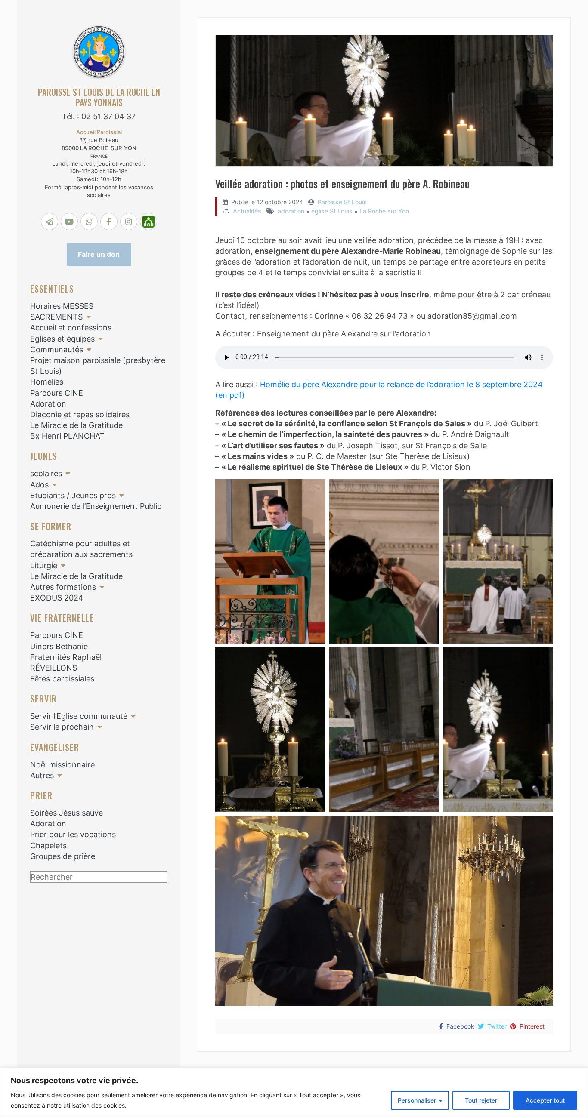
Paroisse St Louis (342, 202)
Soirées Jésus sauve (66, 812)
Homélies (46, 381)
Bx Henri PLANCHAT (67, 435)
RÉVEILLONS (53, 667)
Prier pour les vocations (73, 834)
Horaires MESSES (61, 306)
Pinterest (532, 1026)
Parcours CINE (56, 392)
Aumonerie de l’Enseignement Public (95, 506)
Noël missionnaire (62, 764)
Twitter (497, 1026)
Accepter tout (545, 1100)
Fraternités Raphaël (66, 657)
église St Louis (332, 211)
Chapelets (48, 845)
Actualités (247, 211)
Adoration (48, 403)
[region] (294, 1093)
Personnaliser (417, 1100)
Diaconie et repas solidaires (80, 414)
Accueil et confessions (70, 327)
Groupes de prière (62, 856)
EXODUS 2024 (57, 597)
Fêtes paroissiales (62, 678)
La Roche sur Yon (384, 211)
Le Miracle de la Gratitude (76, 425)
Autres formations (63, 586)
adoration (291, 211)
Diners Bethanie (59, 646)
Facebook (460, 1026)
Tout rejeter (481, 1100)
